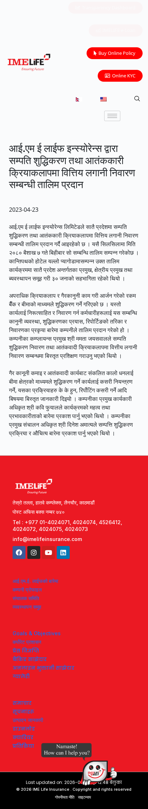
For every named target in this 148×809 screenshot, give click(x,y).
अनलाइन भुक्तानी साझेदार (43, 667)
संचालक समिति (26, 598)
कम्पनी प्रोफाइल (27, 590)
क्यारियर (23, 737)
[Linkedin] (63, 552)
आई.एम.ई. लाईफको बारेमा (35, 581)
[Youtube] (48, 552)
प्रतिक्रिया (23, 746)
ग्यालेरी (21, 676)
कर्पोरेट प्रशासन (27, 642)
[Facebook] (19, 552)
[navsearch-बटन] (137, 99)
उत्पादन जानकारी (28, 720)
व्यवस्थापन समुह (27, 607)
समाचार (22, 703)
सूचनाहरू (23, 711)
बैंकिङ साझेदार (30, 659)
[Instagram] (33, 552)
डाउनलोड (24, 728)
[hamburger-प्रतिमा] (112, 116)
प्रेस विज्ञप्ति (26, 650)
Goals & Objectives (37, 633)
